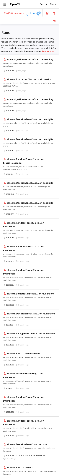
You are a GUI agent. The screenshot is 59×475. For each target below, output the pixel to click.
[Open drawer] (5, 4)
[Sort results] (46, 12)
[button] (33, 13)
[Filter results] (54, 12)
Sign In (53, 4)
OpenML (15, 4)
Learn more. (48, 51)
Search (43, 4)
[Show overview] (54, 20)
